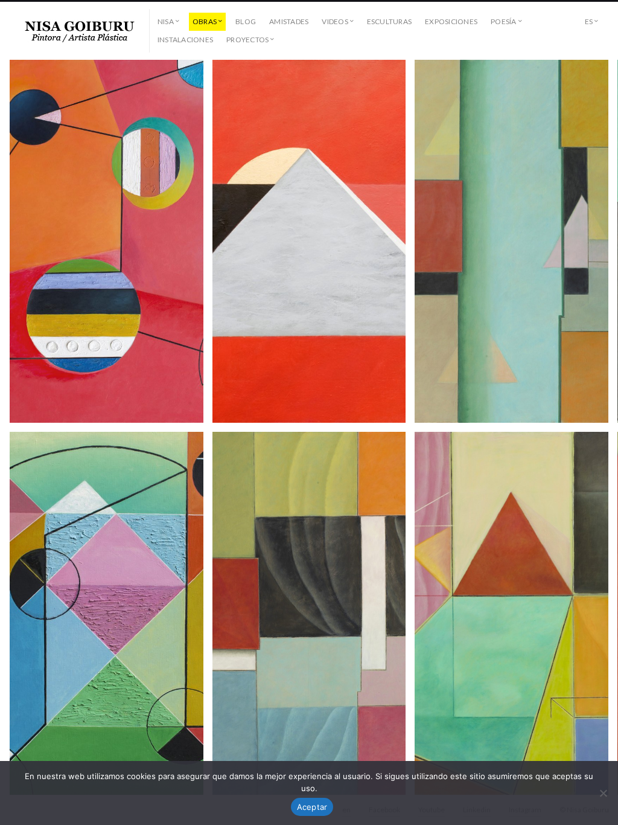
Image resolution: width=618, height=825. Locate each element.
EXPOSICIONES (451, 21)
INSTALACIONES (185, 39)
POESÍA (503, 21)
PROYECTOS (247, 39)
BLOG (245, 21)
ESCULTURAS (389, 21)
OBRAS (205, 21)
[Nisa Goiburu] (79, 31)
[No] (603, 793)
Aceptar (312, 807)
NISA (166, 21)
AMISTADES (288, 21)
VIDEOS (335, 21)
